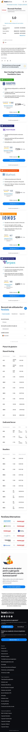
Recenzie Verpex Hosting (8, 285)
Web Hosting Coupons (6, 713)
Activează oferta (13, 115)
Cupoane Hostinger (5, 721)
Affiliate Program (5, 656)
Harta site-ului (4, 653)
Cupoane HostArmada (6, 718)
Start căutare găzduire (15, 586)
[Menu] (26, 2)
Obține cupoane (14, 112)
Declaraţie (3, 664)
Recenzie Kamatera (8, 105)
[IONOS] (9, 218)
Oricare (4, 322)
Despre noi (3, 648)
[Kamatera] (9, 84)
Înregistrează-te (7, 626)
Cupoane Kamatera (5, 716)
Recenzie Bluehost (8, 193)
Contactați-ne (4, 651)
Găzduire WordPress (6, 684)
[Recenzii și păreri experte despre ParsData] (2, 61)
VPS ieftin (3, 695)
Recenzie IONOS (8, 238)
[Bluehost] (9, 174)
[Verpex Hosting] (9, 262)
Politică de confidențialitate (7, 670)
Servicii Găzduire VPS (6, 693)
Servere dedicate (5, 701)
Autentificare (20, 626)
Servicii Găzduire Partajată (7, 687)
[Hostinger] (9, 130)
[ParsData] (4, 10)
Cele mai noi (5, 328)
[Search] (23, 2)
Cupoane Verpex (5, 726)
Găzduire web (4, 682)
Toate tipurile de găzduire (7, 679)
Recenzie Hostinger (8, 150)
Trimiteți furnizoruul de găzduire (8, 659)
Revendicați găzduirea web (7, 661)
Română (6, 335)
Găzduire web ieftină (6, 690)
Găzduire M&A (13, 639)
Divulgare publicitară (22, 4)
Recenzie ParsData (14, 9)
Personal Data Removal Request (8, 667)
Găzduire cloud (4, 698)
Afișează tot (22, 35)
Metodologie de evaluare (12, 4)
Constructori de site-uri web (7, 706)
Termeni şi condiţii (5, 672)
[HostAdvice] (6, 2)
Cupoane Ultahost (5, 724)
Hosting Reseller (5, 703)
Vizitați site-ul (13, 160)
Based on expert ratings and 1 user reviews (14, 23)
